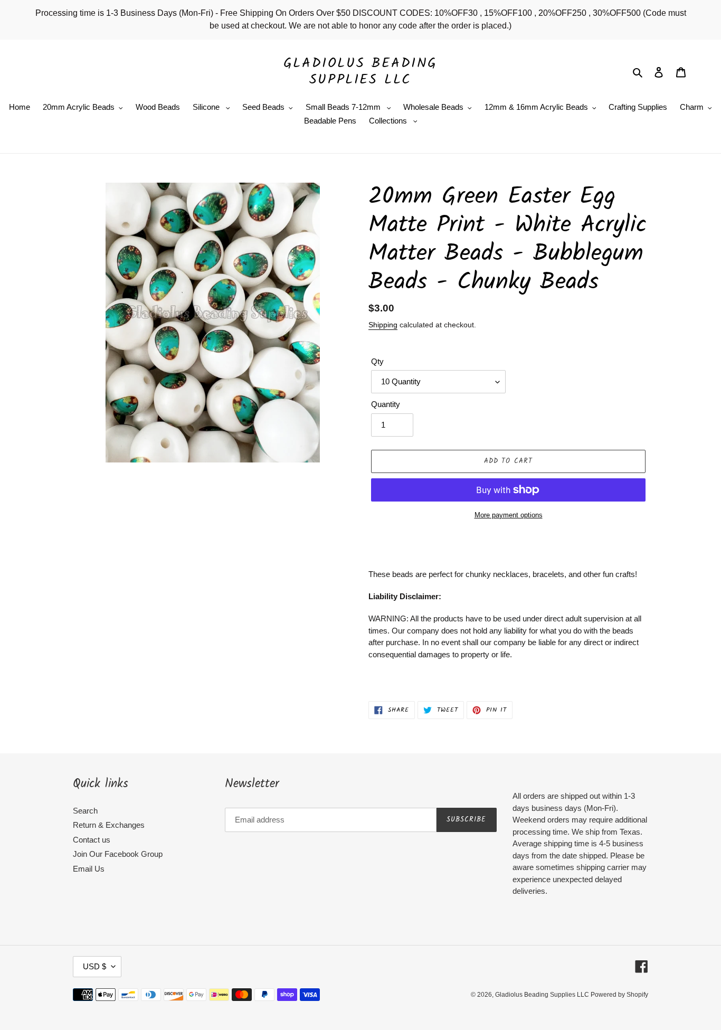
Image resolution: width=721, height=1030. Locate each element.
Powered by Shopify (619, 994)
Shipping (382, 324)
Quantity (385, 404)
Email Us (89, 868)
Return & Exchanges (109, 824)
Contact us (91, 839)
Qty (377, 361)
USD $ (94, 966)
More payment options (509, 515)
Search (85, 810)
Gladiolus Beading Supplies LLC (360, 71)
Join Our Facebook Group (118, 853)
